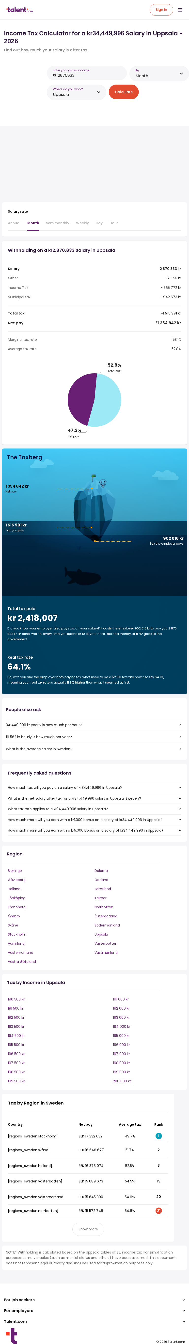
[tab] (14, 225)
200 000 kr (122, 1081)
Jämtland (102, 888)
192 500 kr (16, 1017)
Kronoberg (17, 907)
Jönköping (16, 898)
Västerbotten (105, 943)
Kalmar (100, 898)
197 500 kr (16, 1062)
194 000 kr (121, 1026)
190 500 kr (16, 999)
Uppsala (101, 934)
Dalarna (101, 870)
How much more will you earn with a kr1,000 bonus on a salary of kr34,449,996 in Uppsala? (85, 819)
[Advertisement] (88, 164)
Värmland (16, 943)
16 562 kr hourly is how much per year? (39, 736)
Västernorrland (20, 952)
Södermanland (107, 925)
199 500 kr (16, 1081)
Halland (14, 888)
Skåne (13, 925)
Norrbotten (103, 907)
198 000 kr (121, 1062)
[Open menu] (180, 10)
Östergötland (105, 916)
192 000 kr (121, 1008)
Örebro (14, 916)
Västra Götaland (22, 961)
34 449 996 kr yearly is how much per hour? (44, 724)
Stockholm (17, 934)
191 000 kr (121, 999)
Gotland (101, 879)
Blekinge (15, 870)
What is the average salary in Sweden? (39, 749)
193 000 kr (121, 1017)
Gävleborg (17, 879)
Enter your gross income (71, 70)
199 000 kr (121, 1072)
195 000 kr (121, 1035)
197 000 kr (121, 1053)
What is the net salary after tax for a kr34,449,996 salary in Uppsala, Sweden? (74, 798)
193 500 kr (16, 1026)
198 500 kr (16, 1072)
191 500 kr (15, 1008)
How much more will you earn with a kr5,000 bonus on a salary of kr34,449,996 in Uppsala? (85, 830)
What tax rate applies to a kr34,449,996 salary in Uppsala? (58, 808)
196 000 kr (121, 1044)
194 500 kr (16, 1035)
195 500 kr (16, 1044)
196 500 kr (16, 1053)
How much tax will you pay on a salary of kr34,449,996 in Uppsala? (65, 787)
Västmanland (106, 952)
